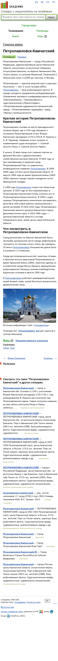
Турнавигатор (41, 325)
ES (48, 2)
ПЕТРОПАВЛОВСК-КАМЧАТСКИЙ (21, 413)
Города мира (29, 25)
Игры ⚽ (42, 36)
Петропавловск (10, 90)
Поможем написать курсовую (32, 340)
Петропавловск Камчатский (18, 543)
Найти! (51, 17)
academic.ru (12, 5)
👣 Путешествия (7, 607)
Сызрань (48, 358)
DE (42, 2)
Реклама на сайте (33, 602)
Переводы (42, 31)
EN (36, 2)
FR (53, 2)
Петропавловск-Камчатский (18, 388)
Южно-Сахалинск (16, 358)
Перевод (21, 57)
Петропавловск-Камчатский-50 (20, 552)
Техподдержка (20, 602)
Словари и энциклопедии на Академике (26, 11)
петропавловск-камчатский (18, 493)
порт (12, 348)
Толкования (15, 31)
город (6, 348)
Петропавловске (21, 247)
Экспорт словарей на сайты (12, 611)
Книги (15, 36)
